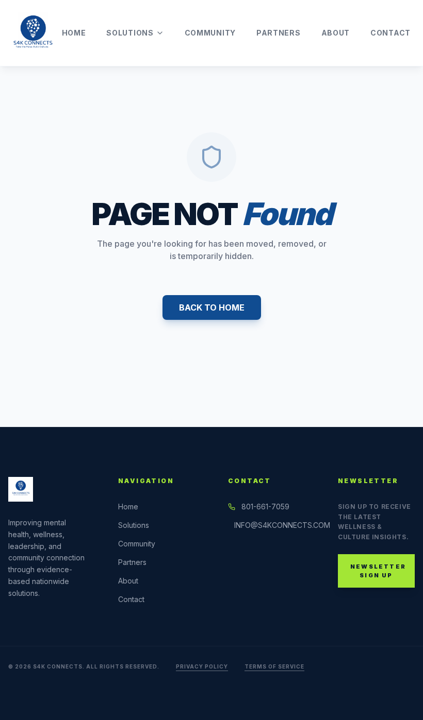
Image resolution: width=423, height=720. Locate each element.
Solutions (129, 32)
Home (74, 32)
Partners (278, 32)
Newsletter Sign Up (378, 571)
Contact (390, 32)
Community (210, 32)
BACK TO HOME (212, 307)
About (335, 32)
